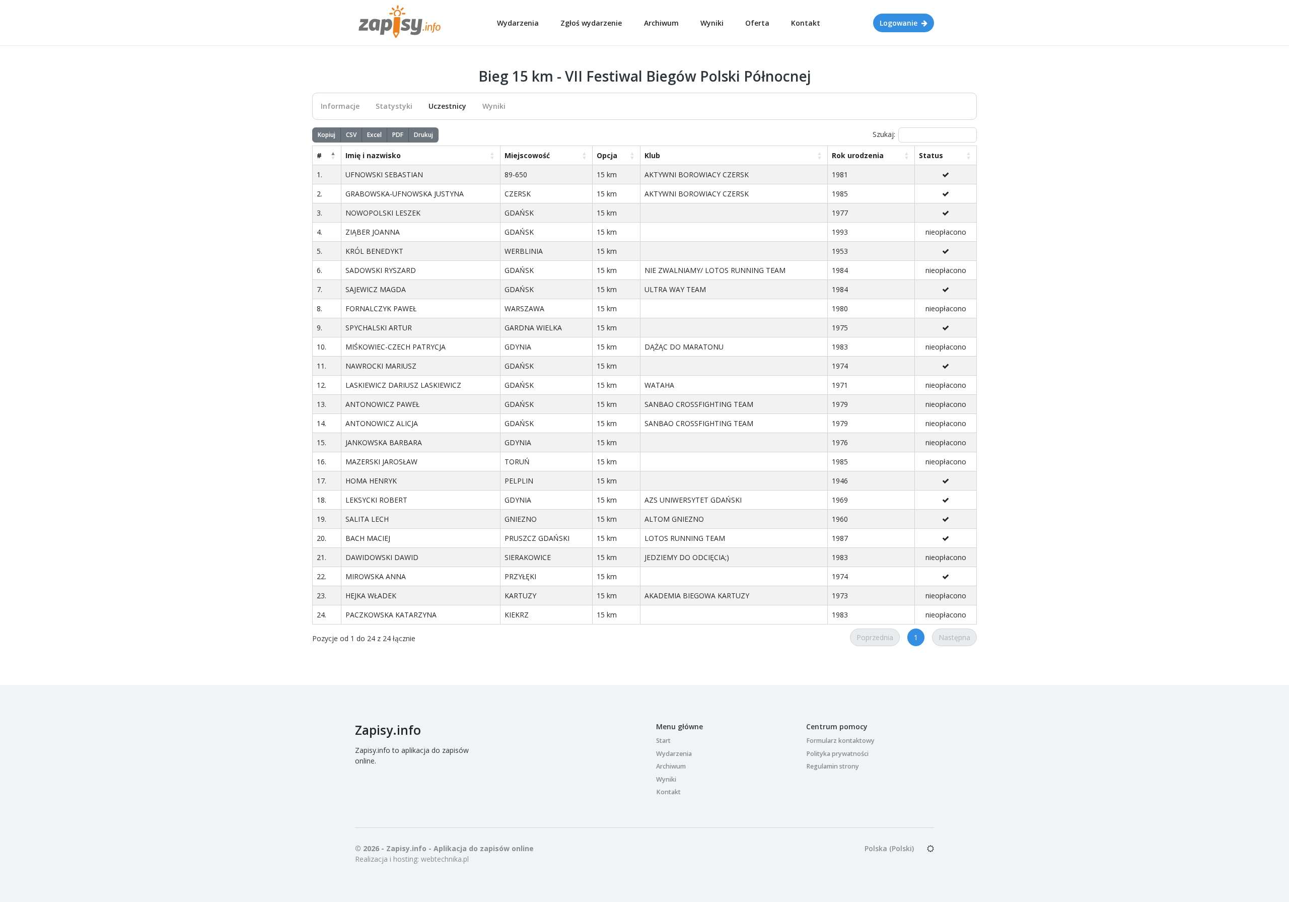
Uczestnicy (447, 106)
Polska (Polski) (889, 848)
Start (663, 740)
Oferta (757, 23)
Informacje (340, 106)
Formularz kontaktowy (840, 740)
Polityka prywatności (837, 753)
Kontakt (805, 23)
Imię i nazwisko (373, 155)
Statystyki (394, 106)
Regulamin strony (832, 766)
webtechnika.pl (445, 859)
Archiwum (661, 23)
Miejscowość (527, 155)
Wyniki (712, 23)
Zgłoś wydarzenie (591, 23)
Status (931, 155)
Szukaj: (884, 134)
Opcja (607, 155)
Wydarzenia (518, 23)
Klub (652, 155)
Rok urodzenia (858, 155)
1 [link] (916, 637)
